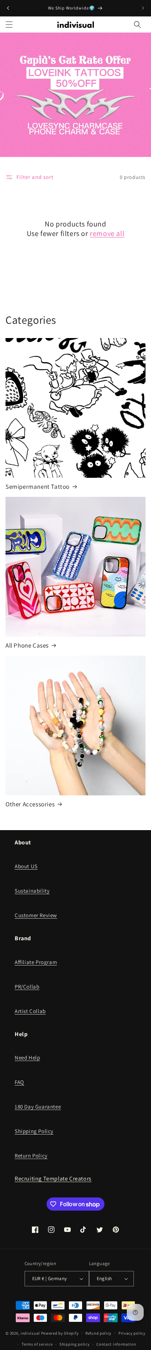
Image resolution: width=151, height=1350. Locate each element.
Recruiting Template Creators (53, 1178)
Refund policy (98, 1333)
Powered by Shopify (60, 1332)
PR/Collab (27, 986)
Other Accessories (30, 804)
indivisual (30, 1332)
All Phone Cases (27, 645)
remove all (107, 233)
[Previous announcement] (8, 8)
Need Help (27, 1057)
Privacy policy (132, 1333)
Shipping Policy (34, 1131)
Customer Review (36, 915)
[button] (9, 24)
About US (26, 866)
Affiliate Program (36, 962)
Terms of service (37, 1344)
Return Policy (31, 1155)
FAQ (19, 1082)
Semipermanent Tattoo (37, 487)
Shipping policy (74, 1344)
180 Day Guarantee (38, 1106)
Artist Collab (30, 1011)
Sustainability (32, 890)
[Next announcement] (143, 8)
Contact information (116, 1344)
